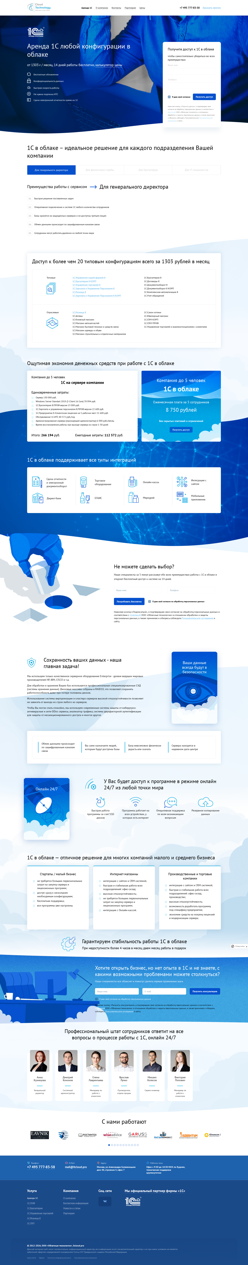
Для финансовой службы (100, 169)
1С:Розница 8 (79, 292)
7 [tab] (126, 1145)
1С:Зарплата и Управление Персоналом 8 (93, 288)
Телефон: (172, 79)
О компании (69, 1198)
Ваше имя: (173, 65)
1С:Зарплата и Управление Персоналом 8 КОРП (96, 295)
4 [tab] (118, 1145)
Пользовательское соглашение (197, 618)
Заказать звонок (211, 7)
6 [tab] (124, 1145)
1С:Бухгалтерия (35, 1208)
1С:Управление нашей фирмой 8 (88, 277)
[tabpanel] (39, 1135)
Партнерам (68, 1213)
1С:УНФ (31, 1203)
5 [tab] (121, 1145)
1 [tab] (109, 1145)
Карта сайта (31, 1258)
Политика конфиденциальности (59, 1258)
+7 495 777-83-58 (190, 7)
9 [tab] (132, 1145)
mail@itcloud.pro (76, 1167)
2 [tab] (112, 1145)
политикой (172, 112)
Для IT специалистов (196, 169)
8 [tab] (129, 1145)
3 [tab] (115, 1145)
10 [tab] (135, 1145)
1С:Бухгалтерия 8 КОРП (84, 281)
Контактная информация (75, 1203)
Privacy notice (240, 946)
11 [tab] (138, 1145)
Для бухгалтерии (148, 169)
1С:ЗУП (30, 1223)
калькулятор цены (108, 65)
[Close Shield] (246, 946)
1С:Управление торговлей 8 (86, 284)
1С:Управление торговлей (40, 1213)
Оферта (41, 1258)
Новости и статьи (71, 1208)
